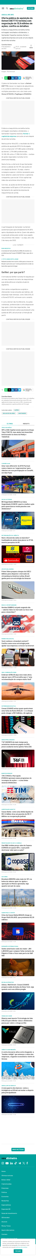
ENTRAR (31, 8)
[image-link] (18, 448)
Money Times (6, 1226)
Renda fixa (5, 1201)
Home (4, 1171)
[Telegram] (19, 1163)
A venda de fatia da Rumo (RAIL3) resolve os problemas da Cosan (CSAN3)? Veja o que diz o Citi (17, 253)
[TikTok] (15, 1163)
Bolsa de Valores (9, 413)
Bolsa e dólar (6, 1180)
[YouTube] (7, 1163)
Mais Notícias (18, 1149)
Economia (5, 1196)
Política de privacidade (9, 1238)
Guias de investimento (9, 1213)
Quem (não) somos (8, 1230)
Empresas (5, 1188)
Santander (22, 413)
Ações (16, 410)
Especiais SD (6, 1209)
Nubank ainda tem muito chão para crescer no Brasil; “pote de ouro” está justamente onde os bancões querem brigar (17, 263)
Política (4, 1192)
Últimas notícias (7, 1175)
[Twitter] (23, 1163)
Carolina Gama (7, 44)
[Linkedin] (11, 1163)
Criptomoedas (6, 1184)
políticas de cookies (21, 1247)
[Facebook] (27, 1163)
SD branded (5, 1217)
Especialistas (6, 1205)
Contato (4, 1234)
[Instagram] (3, 1163)
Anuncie (4, 1222)
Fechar (18, 1251)
